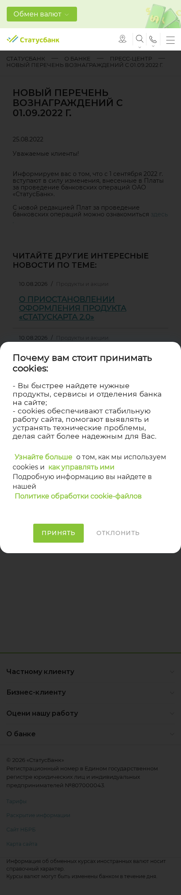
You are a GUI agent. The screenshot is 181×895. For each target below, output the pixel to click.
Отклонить (118, 533)
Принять (58, 533)
